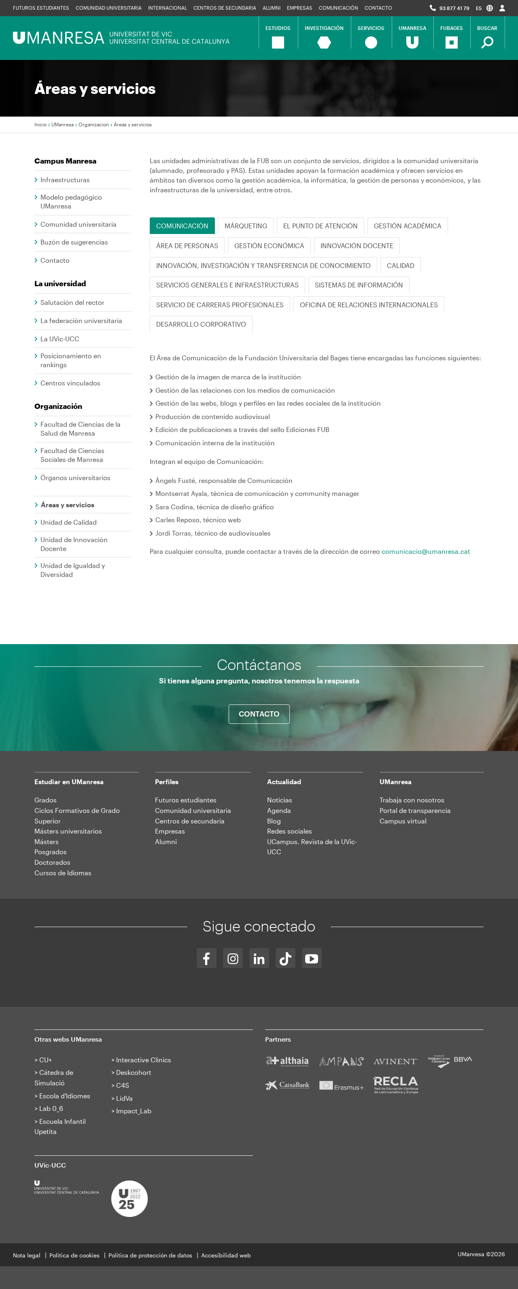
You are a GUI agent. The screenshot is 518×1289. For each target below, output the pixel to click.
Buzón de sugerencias (74, 242)
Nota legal (26, 1255)
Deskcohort (133, 1072)
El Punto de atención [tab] (320, 226)
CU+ (45, 1060)
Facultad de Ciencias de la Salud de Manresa (80, 428)
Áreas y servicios (67, 504)
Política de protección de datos (150, 1255)
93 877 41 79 (454, 8)
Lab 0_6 (51, 1108)
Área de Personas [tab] (187, 245)
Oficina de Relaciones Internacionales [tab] (369, 304)
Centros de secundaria (224, 8)
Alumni (271, 8)
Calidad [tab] (400, 265)
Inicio (40, 124)
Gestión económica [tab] (269, 245)
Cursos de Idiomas (62, 872)
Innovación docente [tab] (357, 245)
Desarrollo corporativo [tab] (201, 324)
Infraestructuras (65, 179)
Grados (45, 800)
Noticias (279, 800)
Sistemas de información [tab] (359, 285)
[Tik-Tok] (285, 958)
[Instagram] (233, 958)
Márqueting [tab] (246, 226)
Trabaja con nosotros (412, 800)
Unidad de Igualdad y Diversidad (72, 570)
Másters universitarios (68, 831)
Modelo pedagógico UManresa (71, 201)
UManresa (62, 124)
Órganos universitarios (75, 477)
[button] (484, 7)
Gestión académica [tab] (408, 226)
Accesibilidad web (226, 1255)
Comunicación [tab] (182, 226)
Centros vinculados (70, 383)
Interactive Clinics (143, 1060)
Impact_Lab (133, 1111)
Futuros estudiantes (41, 8)
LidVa (124, 1098)
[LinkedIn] (259, 958)
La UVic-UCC (59, 338)
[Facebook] (207, 958)
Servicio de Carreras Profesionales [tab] (220, 304)
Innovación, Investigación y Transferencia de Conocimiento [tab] (263, 265)
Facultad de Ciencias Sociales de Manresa (72, 455)
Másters (46, 841)
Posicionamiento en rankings (70, 360)
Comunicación (338, 8)
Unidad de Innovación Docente (74, 544)
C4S (122, 1085)
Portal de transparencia (415, 810)
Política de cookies (74, 1255)
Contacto (378, 8)
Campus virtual (403, 821)
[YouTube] (312, 958)
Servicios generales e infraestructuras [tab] (227, 285)
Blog (274, 821)
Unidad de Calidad (68, 522)
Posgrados (50, 851)
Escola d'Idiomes (64, 1096)
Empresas (299, 8)
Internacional (167, 8)
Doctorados (52, 862)
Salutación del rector (72, 302)
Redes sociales (289, 831)
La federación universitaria (81, 320)
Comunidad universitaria (109, 8)
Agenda (279, 810)
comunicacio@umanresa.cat (426, 551)
